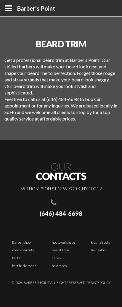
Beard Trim (60, 250)
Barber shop (21, 242)
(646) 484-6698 (61, 213)
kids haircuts (100, 242)
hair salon (98, 250)
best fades (59, 265)
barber (17, 258)
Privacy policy (98, 283)
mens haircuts (23, 250)
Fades (56, 258)
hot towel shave (63, 242)
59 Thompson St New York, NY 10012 (61, 188)
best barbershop (24, 265)
